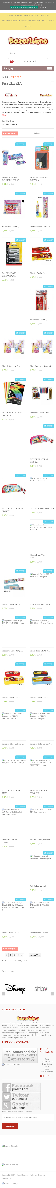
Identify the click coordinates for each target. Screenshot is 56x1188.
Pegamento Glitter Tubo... (40, 413)
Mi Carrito (34, 15)
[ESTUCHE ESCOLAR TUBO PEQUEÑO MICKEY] (14, 771)
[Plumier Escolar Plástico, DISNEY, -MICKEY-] (14, 678)
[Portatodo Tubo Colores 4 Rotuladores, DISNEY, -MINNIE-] (42, 724)
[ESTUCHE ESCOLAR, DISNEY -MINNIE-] (42, 440)
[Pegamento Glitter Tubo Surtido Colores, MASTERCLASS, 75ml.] (42, 393)
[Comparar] (19, 169)
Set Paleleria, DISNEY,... (40, 651)
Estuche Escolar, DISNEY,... (41, 840)
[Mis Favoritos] (14, 169)
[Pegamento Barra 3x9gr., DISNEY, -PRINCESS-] (14, 631)
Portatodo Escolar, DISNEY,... (42, 604)
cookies (13, 3)
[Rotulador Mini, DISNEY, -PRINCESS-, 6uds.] (42, 207)
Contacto (10, 15)
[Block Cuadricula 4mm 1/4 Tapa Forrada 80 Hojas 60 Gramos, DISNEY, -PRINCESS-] (42, 347)
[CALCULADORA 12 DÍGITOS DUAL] (14, 254)
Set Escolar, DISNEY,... (11, 227)
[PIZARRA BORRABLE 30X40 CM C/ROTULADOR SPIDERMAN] (42, 771)
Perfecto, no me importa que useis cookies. (24, 7)
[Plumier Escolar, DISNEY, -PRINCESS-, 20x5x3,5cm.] (14, 585)
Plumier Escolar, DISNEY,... (13, 604)
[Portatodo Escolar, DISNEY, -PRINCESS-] (42, 585)
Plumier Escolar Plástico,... (12, 697)
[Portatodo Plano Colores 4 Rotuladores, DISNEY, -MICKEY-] (14, 724)
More (4, 115)
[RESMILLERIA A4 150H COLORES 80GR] (14, 393)
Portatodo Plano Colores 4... (13, 744)
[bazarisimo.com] (28, 40)
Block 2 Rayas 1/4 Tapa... (12, 366)
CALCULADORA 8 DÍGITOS (42, 509)
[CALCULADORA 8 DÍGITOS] (42, 489)
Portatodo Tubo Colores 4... (41, 744)
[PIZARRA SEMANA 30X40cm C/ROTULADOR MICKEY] (14, 820)
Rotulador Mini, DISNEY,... (41, 227)
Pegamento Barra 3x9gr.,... (12, 651)
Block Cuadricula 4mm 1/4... (41, 366)
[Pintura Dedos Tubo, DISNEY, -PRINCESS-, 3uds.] (42, 535)
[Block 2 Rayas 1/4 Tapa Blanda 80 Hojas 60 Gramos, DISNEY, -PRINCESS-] (14, 913)
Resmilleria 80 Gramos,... (40, 933)
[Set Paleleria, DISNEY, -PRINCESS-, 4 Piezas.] (42, 631)
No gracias (43, 7)
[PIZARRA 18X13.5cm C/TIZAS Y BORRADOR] (42, 158)
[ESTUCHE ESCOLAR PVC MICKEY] (14, 489)
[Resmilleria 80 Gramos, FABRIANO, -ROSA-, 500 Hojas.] (42, 913)
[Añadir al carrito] (9, 169)
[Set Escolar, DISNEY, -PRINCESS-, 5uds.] (14, 207)
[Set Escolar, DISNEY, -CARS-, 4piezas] (42, 300)
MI (9, 1154)
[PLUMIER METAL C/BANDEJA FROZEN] (14, 158)
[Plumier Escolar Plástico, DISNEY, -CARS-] (42, 678)
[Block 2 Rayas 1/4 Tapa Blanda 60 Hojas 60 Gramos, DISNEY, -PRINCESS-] (14, 347)
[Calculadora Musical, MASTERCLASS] (42, 867)
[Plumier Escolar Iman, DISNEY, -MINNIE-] (42, 254)
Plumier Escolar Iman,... (39, 273)
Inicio (5, 77)
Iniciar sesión (44, 15)
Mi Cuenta (18, 15)
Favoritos (27, 15)
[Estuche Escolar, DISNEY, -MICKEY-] (42, 820)
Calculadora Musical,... (39, 886)
